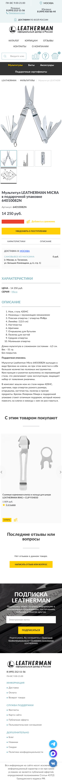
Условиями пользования (42, 641)
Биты (31, 65)
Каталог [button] (14, 41)
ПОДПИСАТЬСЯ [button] (31, 630)
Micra (14, 292)
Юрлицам (31, 41)
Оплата (13, 693)
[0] (55, 56)
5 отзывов (11, 505)
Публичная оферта (19, 720)
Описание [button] (45, 241)
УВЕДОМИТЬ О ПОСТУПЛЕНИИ (31, 231)
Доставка (14, 688)
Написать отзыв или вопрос (31, 565)
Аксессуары (47, 65)
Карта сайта (15, 715)
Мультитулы (15, 65)
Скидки (13, 747)
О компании (40, 46)
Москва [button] (25, 251)
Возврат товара (17, 698)
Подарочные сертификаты (31, 72)
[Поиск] (5, 56)
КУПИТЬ (7, 520)
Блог (11, 737)
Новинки (13, 742)
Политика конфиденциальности (26, 752)
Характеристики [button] (16, 241)
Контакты (19, 46)
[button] (15, 13)
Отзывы (48, 41)
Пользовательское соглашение (25, 725)
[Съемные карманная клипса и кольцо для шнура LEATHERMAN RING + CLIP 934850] (31, 463)
